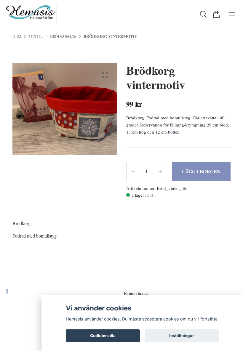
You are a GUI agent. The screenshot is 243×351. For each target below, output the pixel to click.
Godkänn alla (103, 335)
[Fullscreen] (105, 75)
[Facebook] (7, 291)
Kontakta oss (136, 293)
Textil (35, 36)
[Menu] (232, 14)
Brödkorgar (63, 36)
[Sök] (203, 14)
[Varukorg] (216, 14)
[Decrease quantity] (133, 171)
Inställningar (181, 335)
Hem (16, 36)
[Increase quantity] (160, 171)
